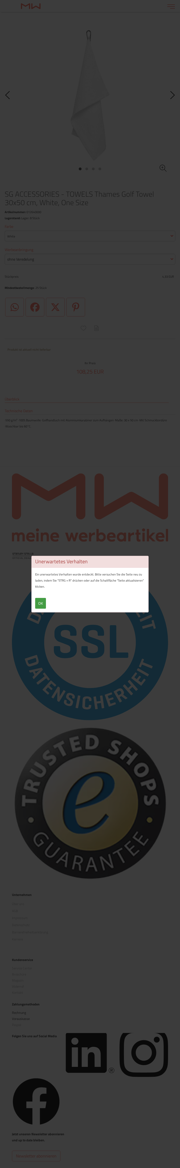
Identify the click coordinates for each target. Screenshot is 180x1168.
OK (40, 603)
